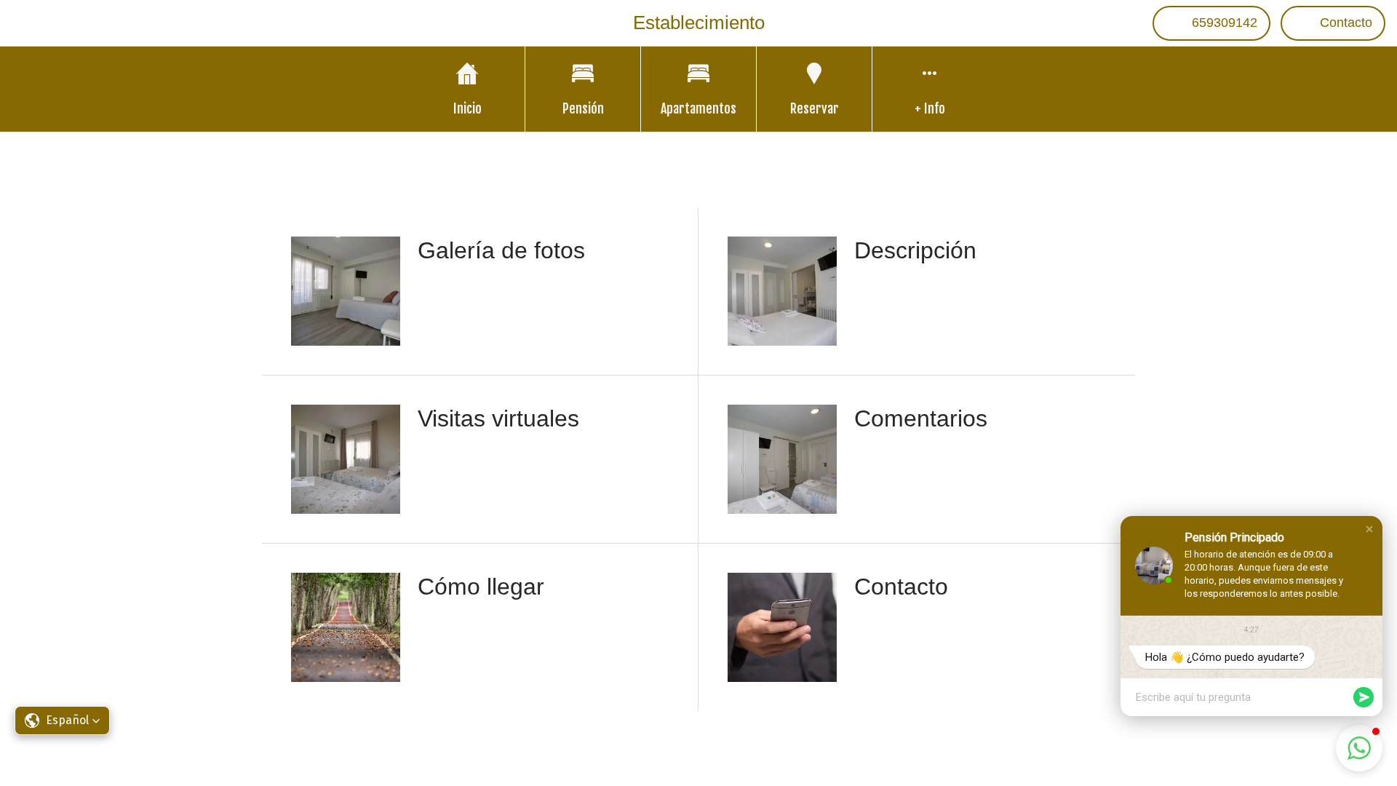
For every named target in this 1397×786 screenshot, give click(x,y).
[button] (1369, 529)
